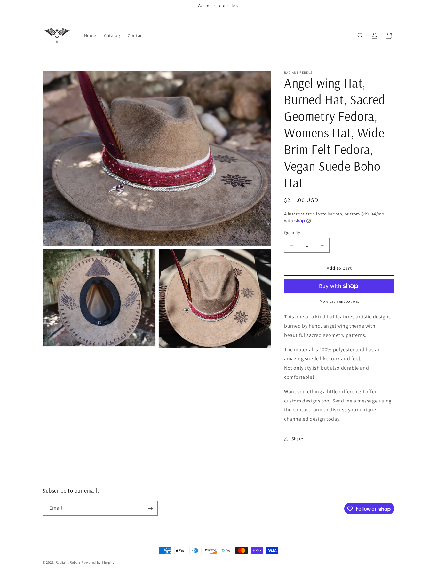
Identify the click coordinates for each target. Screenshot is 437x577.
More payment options (339, 301)
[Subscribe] (150, 508)
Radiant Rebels (68, 562)
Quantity (292, 232)
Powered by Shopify (98, 562)
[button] (361, 36)
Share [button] (297, 438)
